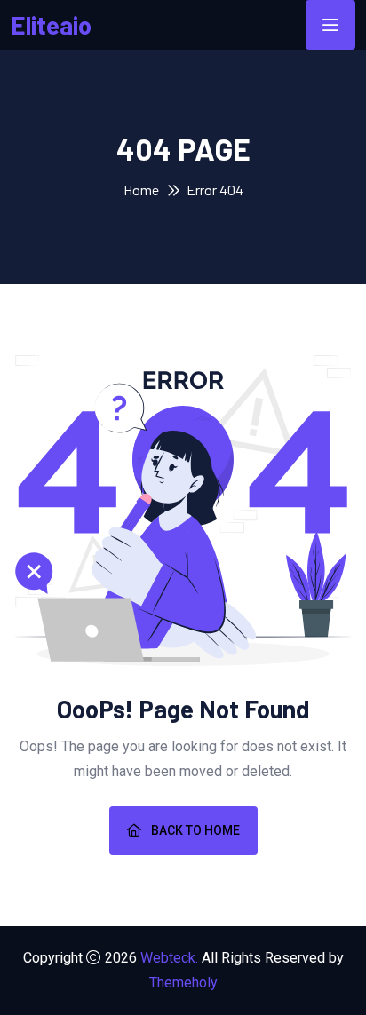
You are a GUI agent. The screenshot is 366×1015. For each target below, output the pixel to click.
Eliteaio (51, 25)
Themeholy (183, 982)
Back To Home (194, 830)
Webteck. (169, 957)
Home (141, 189)
